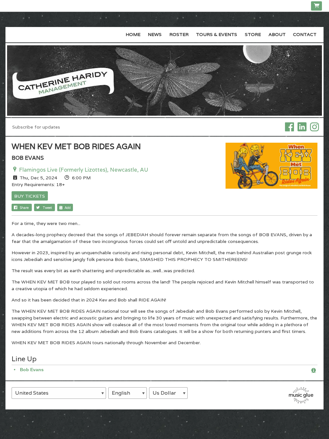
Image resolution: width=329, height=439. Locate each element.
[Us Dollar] (168, 393)
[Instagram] (314, 127)
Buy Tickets (29, 196)
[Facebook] (289, 127)
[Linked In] (302, 127)
